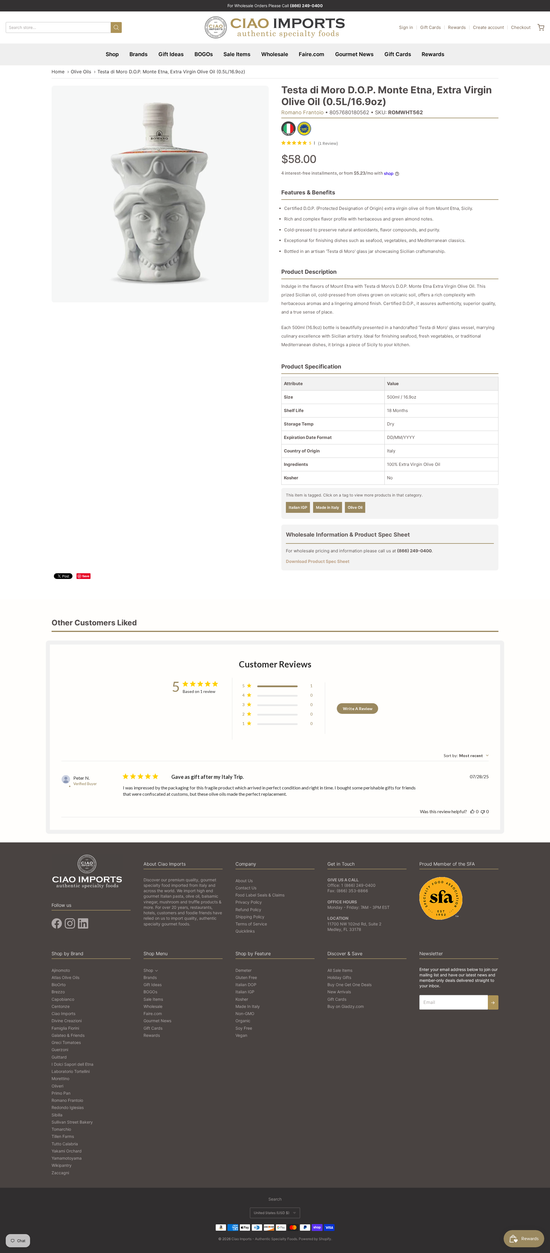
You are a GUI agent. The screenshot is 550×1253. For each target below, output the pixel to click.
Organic (242, 1020)
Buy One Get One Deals (349, 984)
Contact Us (245, 887)
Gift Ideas (171, 54)
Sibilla (57, 1114)
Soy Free (243, 1028)
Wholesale (274, 54)
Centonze (61, 1006)
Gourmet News (354, 54)
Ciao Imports (63, 1013)
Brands (138, 54)
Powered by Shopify (315, 1239)
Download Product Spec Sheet (317, 561)
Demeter (243, 970)
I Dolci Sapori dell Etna (72, 1064)
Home (58, 71)
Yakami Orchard (67, 1150)
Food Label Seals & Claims (259, 895)
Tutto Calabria (65, 1143)
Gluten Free (246, 977)
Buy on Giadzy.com (345, 1006)
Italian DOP (245, 984)
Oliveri (57, 1085)
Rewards (457, 27)
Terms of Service (251, 923)
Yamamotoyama (67, 1158)
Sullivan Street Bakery (72, 1122)
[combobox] (466, 755)
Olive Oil (355, 507)
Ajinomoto (61, 970)
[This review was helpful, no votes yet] (472, 811)
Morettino (60, 1078)
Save (85, 576)
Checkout (521, 27)
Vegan (241, 1035)
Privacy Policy (248, 902)
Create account (488, 27)
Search (275, 1199)
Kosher (241, 999)
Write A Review (357, 708)
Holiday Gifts (339, 977)
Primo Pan (61, 1093)
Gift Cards (430, 27)
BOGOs (204, 54)
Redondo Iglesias (68, 1107)
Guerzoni (60, 1049)
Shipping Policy (249, 916)
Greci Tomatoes (66, 1042)
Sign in (406, 27)
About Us (244, 880)
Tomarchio (61, 1129)
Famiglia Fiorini (65, 1028)
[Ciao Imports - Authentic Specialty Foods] (275, 27)
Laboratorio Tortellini (71, 1071)
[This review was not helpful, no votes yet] (483, 811)
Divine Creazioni (67, 1020)
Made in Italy (327, 507)
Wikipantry (62, 1165)
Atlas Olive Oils (65, 977)
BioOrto (59, 984)
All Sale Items (339, 970)
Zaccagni (60, 1172)
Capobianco (63, 999)
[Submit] (116, 27)
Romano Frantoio (302, 112)
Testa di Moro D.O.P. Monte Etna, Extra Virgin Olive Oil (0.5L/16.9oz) (171, 71)
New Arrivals (339, 991)
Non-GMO (244, 1013)
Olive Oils (81, 71)
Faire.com (311, 54)
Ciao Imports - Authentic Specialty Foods (264, 1239)
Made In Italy (247, 1006)
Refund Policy (248, 909)
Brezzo (58, 991)
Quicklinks (245, 931)
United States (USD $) (271, 1213)
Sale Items (236, 54)
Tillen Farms (63, 1136)
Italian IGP (298, 507)
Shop (112, 54)
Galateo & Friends (68, 1035)
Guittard (59, 1057)
